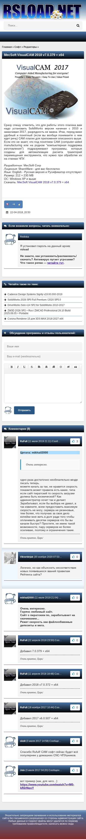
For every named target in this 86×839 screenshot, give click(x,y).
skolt (23, 741)
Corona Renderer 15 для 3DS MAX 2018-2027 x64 (35, 318)
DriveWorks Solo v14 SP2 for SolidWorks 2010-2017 (36, 305)
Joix (22, 770)
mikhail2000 (27, 597)
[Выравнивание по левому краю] (39, 367)
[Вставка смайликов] (61, 367)
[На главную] (43, 10)
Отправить (24, 410)
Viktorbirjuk (26, 556)
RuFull (23, 441)
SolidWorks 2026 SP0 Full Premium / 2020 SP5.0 (34, 299)
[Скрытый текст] (68, 367)
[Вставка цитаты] (75, 367)
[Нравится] (19, 204)
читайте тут (55, 262)
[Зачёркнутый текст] (31, 367)
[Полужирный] (11, 367)
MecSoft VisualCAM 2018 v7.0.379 (39, 182)
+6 (13, 204)
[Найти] (78, 26)
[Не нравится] (7, 204)
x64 (66, 182)
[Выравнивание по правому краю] (53, 367)
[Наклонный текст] (18, 367)
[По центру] (46, 367)
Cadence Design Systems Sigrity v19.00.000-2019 (35, 294)
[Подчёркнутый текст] (24, 367)
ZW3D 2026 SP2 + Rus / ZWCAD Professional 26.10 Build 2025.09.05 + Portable (37, 312)
